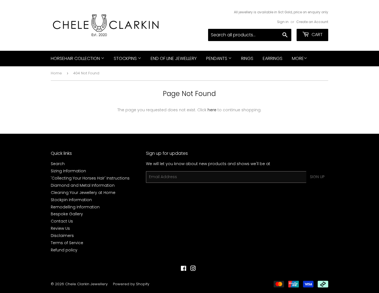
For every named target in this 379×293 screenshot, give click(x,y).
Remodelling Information (75, 207)
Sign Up (317, 177)
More (298, 58)
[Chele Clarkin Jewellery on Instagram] (193, 269)
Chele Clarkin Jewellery (86, 284)
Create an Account (312, 22)
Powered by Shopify (131, 284)
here (212, 110)
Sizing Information (68, 171)
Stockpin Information (71, 200)
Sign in (283, 22)
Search (58, 163)
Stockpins (126, 58)
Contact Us (62, 221)
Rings (247, 58)
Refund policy (64, 250)
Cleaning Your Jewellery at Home (83, 192)
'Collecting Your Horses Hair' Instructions (90, 178)
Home (56, 73)
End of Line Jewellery (174, 58)
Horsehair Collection (76, 58)
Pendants (217, 58)
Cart (316, 34)
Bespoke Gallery (67, 214)
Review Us (60, 228)
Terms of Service (67, 243)
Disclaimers (62, 235)
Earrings (272, 58)
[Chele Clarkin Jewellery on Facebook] (183, 269)
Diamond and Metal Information (83, 185)
